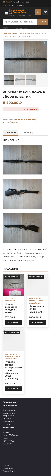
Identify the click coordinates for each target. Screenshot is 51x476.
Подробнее (14, 323)
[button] (45, 43)
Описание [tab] (10, 133)
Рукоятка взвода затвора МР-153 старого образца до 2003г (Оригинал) (13, 370)
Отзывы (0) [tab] (27, 133)
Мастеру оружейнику (24, 34)
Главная (7, 34)
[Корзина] (45, 12)
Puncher (14, 122)
